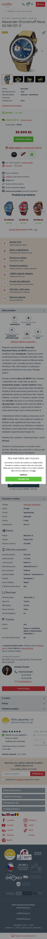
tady (34, 471)
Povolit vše (23, 479)
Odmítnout (23, 475)
